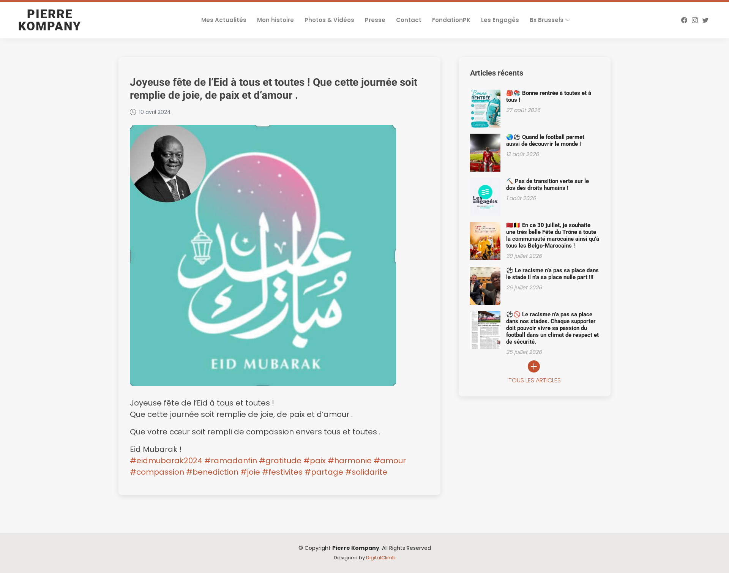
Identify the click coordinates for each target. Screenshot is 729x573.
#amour (390, 460)
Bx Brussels (546, 20)
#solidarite (366, 472)
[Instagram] (695, 20)
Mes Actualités (223, 20)
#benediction (212, 472)
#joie (250, 472)
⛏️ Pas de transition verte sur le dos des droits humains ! (547, 184)
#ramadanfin (230, 460)
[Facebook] (684, 20)
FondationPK (451, 20)
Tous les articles (534, 380)
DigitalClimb (381, 557)
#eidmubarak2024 (166, 460)
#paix (314, 460)
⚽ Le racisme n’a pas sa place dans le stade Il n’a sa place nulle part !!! (552, 274)
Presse (375, 20)
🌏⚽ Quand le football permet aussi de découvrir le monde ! (545, 140)
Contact (408, 20)
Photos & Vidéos (329, 20)
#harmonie (350, 460)
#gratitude (280, 460)
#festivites (282, 472)
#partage (324, 472)
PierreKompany (49, 20)
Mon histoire (275, 20)
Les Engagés (500, 20)
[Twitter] (705, 20)
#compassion (157, 472)
